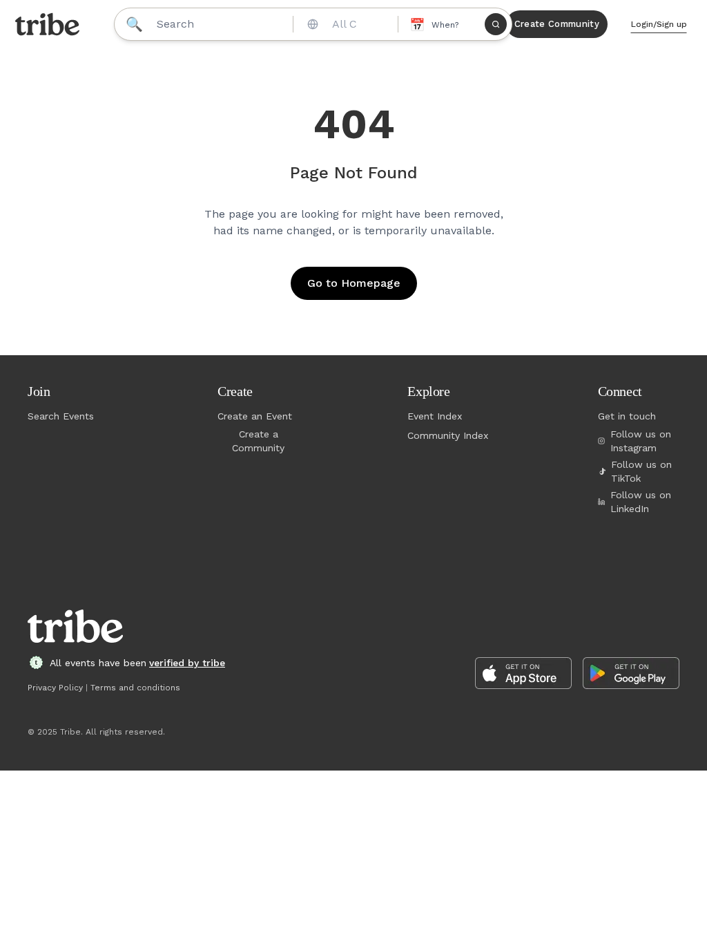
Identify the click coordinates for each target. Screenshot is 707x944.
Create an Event (254, 416)
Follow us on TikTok (641, 471)
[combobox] (344, 24)
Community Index (447, 435)
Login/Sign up (659, 24)
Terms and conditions (135, 687)
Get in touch (627, 416)
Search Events (61, 416)
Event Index (434, 416)
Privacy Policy (55, 687)
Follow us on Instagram (640, 440)
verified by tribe (187, 662)
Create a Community (258, 440)
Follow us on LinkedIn (640, 501)
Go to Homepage (353, 283)
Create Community (556, 24)
